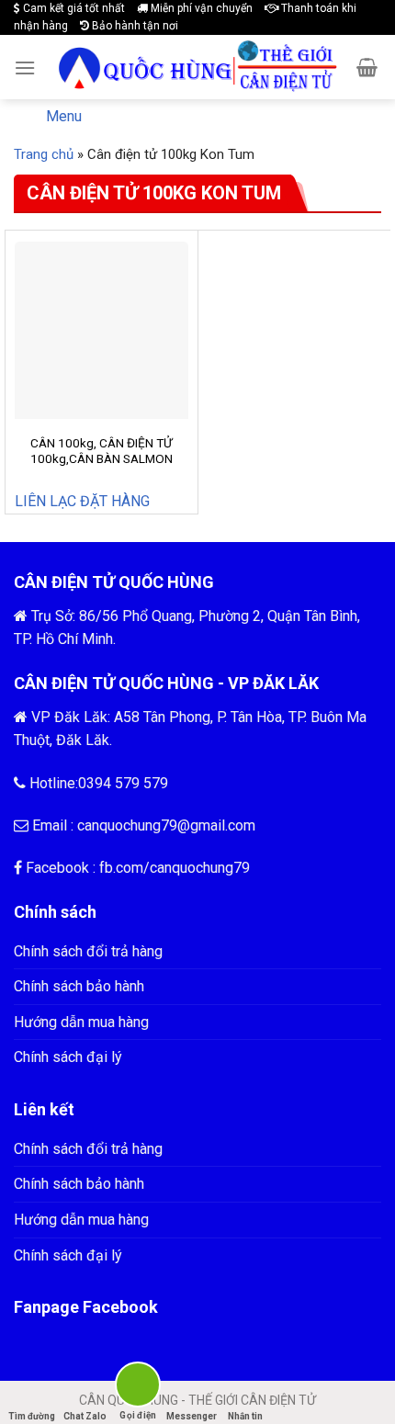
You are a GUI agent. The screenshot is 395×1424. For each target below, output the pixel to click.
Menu (64, 116)
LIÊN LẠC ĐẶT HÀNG (82, 501)
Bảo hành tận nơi (133, 25)
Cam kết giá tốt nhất (72, 8)
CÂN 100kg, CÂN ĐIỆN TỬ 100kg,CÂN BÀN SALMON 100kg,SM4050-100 (101, 458)
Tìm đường (31, 1416)
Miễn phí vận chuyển (200, 8)
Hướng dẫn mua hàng (81, 1022)
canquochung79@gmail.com (166, 825)
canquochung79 (200, 867)
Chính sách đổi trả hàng (88, 951)
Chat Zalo (85, 1416)
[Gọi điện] (137, 1387)
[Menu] (25, 67)
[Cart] (367, 67)
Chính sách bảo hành (79, 986)
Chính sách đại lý (68, 1057)
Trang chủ (43, 154)
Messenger (191, 1416)
